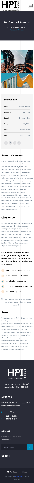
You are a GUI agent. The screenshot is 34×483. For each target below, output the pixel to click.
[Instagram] (14, 143)
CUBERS (18, 476)
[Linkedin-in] (19, 143)
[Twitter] (10, 143)
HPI (8, 28)
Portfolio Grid (18, 28)
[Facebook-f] (6, 143)
